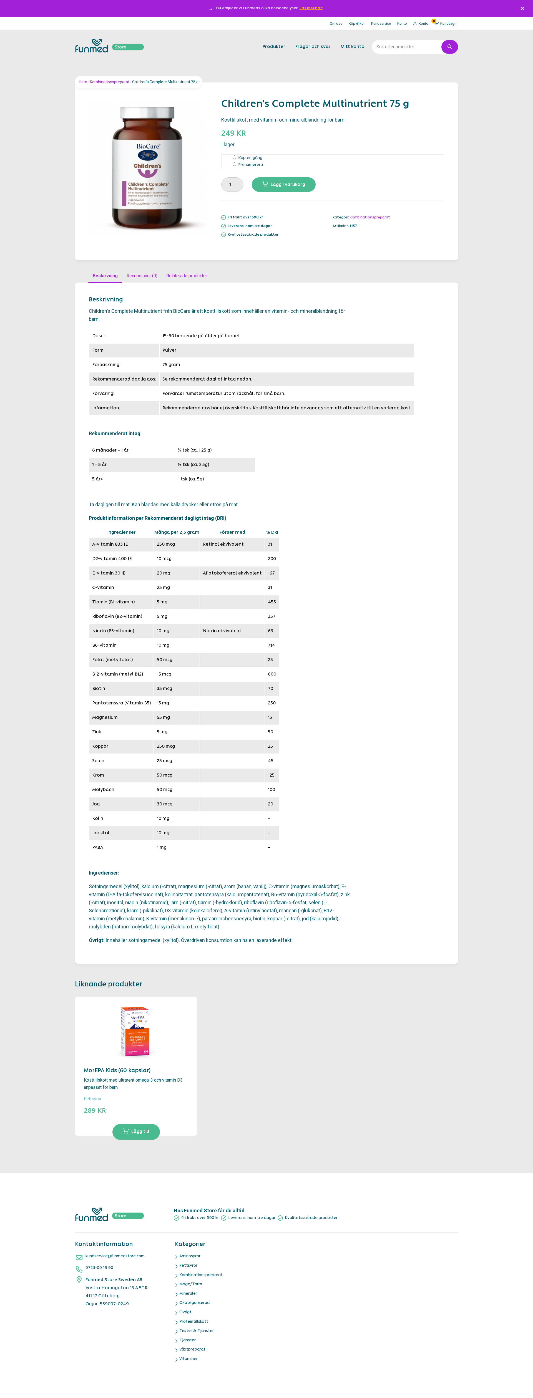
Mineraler (188, 1294)
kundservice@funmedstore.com (115, 1256)
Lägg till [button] (140, 1132)
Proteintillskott (193, 1322)
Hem (83, 82)
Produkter (274, 47)
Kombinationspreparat (109, 82)
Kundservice (381, 23)
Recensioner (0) (142, 275)
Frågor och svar (313, 47)
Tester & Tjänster (196, 1331)
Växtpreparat (192, 1349)
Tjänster (187, 1340)
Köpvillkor (357, 23)
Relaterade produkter (186, 275)
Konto (402, 23)
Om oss (336, 23)
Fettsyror (93, 1098)
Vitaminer (188, 1359)
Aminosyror (189, 1256)
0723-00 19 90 (99, 1268)
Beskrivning (105, 275)
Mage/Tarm (190, 1284)
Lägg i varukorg (288, 185)
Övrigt (185, 1312)
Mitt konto (352, 47)
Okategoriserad (194, 1303)
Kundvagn (444, 22)
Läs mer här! (311, 8)
